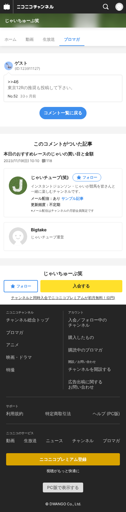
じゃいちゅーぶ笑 (22, 20)
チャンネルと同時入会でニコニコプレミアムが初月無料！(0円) (63, 297)
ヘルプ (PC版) (106, 413)
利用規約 (14, 413)
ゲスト (27, 65)
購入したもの (81, 337)
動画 (30, 39)
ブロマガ (72, 39)
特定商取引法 (58, 413)
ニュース (54, 440)
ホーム (11, 39)
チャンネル (83, 440)
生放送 (49, 39)
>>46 (13, 81)
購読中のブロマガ (85, 349)
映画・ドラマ (19, 357)
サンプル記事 (72, 198)
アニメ (12, 344)
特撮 (10, 369)
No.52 (13, 96)
